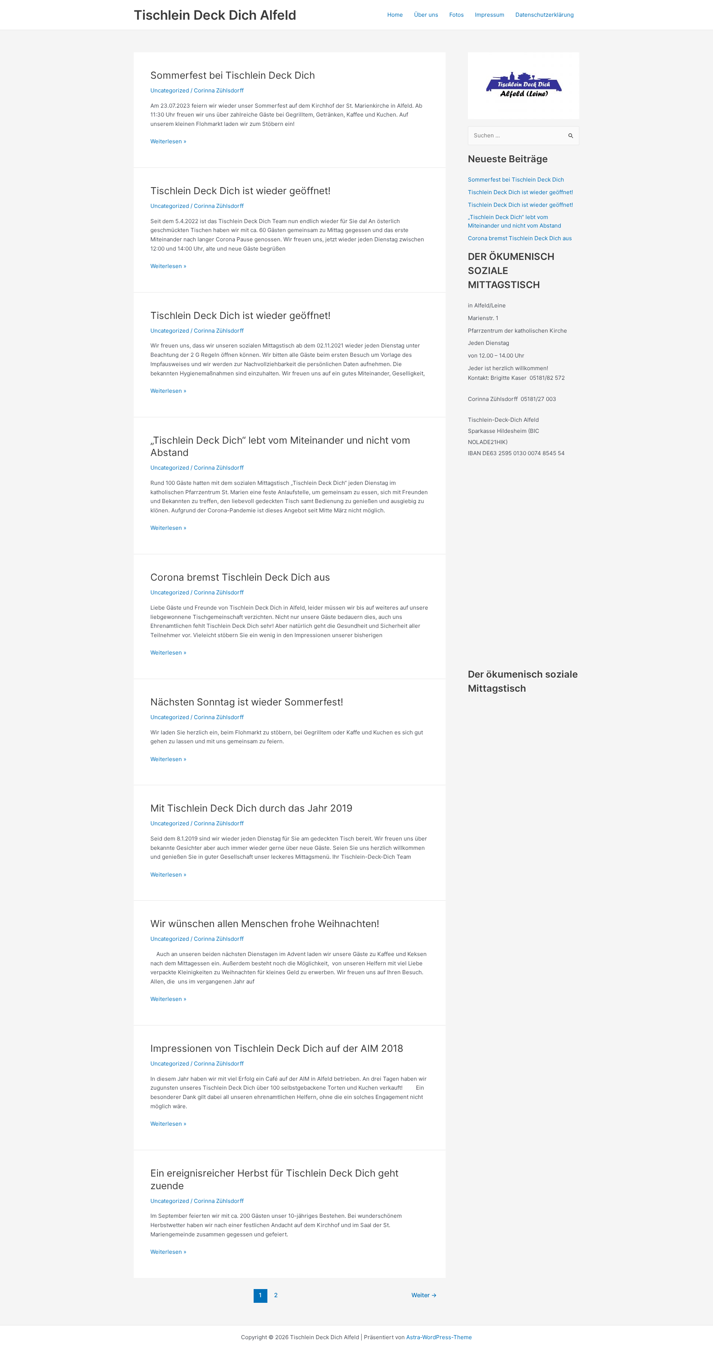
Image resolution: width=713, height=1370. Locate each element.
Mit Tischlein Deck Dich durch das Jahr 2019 (251, 808)
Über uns (426, 14)
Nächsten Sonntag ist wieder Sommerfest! (246, 702)
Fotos (456, 14)
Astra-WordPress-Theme (439, 1337)
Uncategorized (169, 90)
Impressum (489, 14)
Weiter (424, 1295)
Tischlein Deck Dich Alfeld (215, 15)
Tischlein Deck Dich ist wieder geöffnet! (240, 190)
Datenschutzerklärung (544, 14)
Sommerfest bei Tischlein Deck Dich (232, 75)
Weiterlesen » (168, 141)
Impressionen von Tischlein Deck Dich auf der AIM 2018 (276, 1048)
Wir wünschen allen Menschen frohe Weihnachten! (264, 923)
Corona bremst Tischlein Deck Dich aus (240, 577)
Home (395, 14)
